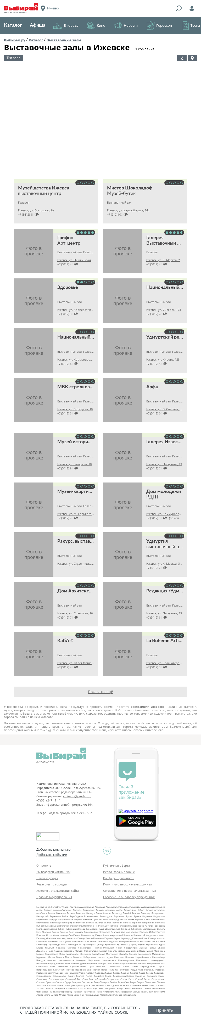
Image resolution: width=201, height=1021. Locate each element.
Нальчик (129, 957)
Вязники (74, 925)
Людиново (68, 950)
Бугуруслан (159, 916)
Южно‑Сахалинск (75, 994)
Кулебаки (121, 944)
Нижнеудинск (158, 960)
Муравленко (158, 953)
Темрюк (140, 982)
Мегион (40, 953)
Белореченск (158, 913)
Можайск (123, 953)
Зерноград (104, 931)
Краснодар (41, 944)
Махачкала (159, 950)
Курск (162, 944)
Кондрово (124, 941)
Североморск (59, 975)
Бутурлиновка (65, 919)
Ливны (143, 947)
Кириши (108, 938)
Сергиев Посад (84, 975)
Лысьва (58, 950)
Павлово (100, 966)
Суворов (50, 982)
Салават (90, 972)
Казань (76, 935)
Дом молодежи (163, 491)
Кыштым (49, 947)
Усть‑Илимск (85, 988)
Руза (66, 972)
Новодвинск (90, 963)
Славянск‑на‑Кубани (123, 975)
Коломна (41, 941)
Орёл (52, 966)
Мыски (68, 957)
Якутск (108, 994)
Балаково (61, 913)
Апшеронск (88, 909)
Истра (49, 935)
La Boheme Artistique (169, 640)
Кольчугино (65, 941)
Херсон (147, 988)
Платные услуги (47, 878)
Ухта (101, 988)
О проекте (43, 865)
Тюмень (100, 985)
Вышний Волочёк (60, 925)
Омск (162, 963)
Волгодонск (79, 922)
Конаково (102, 941)
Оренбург (63, 966)
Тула (93, 985)
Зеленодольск (91, 931)
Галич (106, 925)
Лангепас (71, 947)
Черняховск (89, 991)
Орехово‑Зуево (78, 966)
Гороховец (159, 925)
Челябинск (54, 991)
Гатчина (114, 925)
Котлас (154, 941)
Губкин (61, 928)
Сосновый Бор (73, 979)
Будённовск (42, 919)
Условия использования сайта (57, 891)
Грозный (52, 928)
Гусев (101, 928)
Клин (144, 938)
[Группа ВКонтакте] (107, 851)
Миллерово (72, 953)
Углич (107, 985)
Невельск (52, 960)
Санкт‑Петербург (53, 906)
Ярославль (130, 994)
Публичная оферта (116, 865)
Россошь (160, 969)
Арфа (152, 387)
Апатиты (77, 909)
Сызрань (76, 982)
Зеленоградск (76, 931)
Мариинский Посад (136, 950)
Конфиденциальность (118, 878)
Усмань (40, 988)
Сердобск (99, 975)
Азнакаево (100, 906)
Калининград (87, 935)
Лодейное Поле (44, 950)
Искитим (40, 935)
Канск (162, 935)
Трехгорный (76, 985)
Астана (149, 909)
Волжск (90, 922)
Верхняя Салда (142, 919)
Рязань (82, 972)
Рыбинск (73, 972)
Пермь (161, 966)
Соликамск (41, 979)
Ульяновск (135, 985)
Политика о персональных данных (127, 884)
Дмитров (125, 928)
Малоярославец (116, 950)
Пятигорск (124, 969)
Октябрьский (152, 963)
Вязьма (82, 925)
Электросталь (43, 994)
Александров (135, 906)
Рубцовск (58, 972)
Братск (129, 916)
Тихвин (161, 982)
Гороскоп (164, 25)
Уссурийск (71, 988)
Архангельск (130, 909)
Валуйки (78, 919)
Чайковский (158, 988)
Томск (60, 985)
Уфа (95, 988)
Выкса (47, 925)
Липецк (152, 947)
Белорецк (145, 913)
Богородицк (106, 916)
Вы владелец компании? (53, 872)
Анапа (39, 909)
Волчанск (117, 922)
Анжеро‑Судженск (62, 909)
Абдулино (75, 906)
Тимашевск (151, 982)
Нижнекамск (142, 960)
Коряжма (134, 941)
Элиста (54, 994)
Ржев (140, 969)
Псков (104, 969)
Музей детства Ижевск (43, 188)
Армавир (110, 909)
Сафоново (159, 972)
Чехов (99, 991)
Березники (55, 916)
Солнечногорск (56, 979)
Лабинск (60, 947)
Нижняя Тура (77, 963)
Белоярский (42, 916)
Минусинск (85, 953)
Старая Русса (127, 979)
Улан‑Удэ (124, 985)
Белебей (127, 913)
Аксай (114, 906)
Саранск (125, 972)
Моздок (133, 953)
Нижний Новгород (45, 963)
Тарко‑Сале (123, 982)
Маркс (150, 950)
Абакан (65, 906)
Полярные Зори (83, 969)
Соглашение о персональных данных (129, 891)
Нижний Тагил (63, 963)
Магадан (79, 950)
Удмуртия (157, 541)
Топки (67, 985)
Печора (70, 969)
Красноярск (88, 944)
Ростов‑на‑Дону (44, 972)
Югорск (62, 994)
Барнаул (90, 913)
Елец (38, 931)
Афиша (37, 25)
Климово (137, 938)
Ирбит (152, 931)
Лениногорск (84, 947)
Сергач (71, 975)
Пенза (135, 966)
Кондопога (112, 941)
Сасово (149, 972)
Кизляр (81, 938)
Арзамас (100, 909)
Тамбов (113, 982)
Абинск (84, 906)
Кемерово (72, 938)
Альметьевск (158, 906)
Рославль (149, 969)
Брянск (137, 916)
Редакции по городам (51, 884)
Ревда (134, 969)
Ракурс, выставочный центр (87, 541)
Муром (51, 957)
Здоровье (67, 287)
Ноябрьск (132, 963)
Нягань (141, 963)
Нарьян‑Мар (158, 957)
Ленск (119, 947)
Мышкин (77, 957)
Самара (116, 972)
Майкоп (103, 950)
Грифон (65, 237)
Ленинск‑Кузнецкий (104, 947)
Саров (142, 972)
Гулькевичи (92, 928)
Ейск (139, 928)
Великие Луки (90, 919)
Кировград (126, 938)
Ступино (40, 982)
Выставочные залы (64, 40)
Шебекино (154, 991)
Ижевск (134, 931)
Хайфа (120, 988)
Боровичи (119, 916)
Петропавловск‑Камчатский (50, 969)
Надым (109, 957)
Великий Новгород (109, 919)
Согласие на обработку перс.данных (129, 897)
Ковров (161, 938)
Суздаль (59, 982)
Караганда (41, 938)
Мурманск (41, 957)
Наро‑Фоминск (143, 957)
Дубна (134, 928)
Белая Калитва (103, 913)
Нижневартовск (126, 960)
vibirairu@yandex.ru (77, 796)
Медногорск (51, 953)
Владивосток (158, 919)
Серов (108, 975)
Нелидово (81, 960)
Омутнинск (42, 966)
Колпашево (52, 941)
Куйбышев (110, 944)
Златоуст (115, 931)
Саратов (134, 972)
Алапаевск (123, 906)
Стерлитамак (158, 979)
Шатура (136, 991)
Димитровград (112, 928)
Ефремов (46, 931)
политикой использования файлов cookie (83, 1012)
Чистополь (109, 991)
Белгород (117, 913)
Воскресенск (148, 922)
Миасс (62, 953)
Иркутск (161, 931)
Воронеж (136, 922)
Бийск (65, 916)
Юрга (102, 994)
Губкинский (72, 928)
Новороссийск (105, 963)
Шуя (162, 991)
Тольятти (51, 985)
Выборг (40, 925)
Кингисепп (98, 938)
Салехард (100, 972)
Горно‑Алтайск (145, 925)
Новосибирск (120, 963)
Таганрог (104, 982)
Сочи (85, 979)
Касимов (51, 938)
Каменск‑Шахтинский (134, 935)
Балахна (71, 913)
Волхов (107, 922)
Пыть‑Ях (113, 969)
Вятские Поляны (94, 925)
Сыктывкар (87, 982)
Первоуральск (148, 966)
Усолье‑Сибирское (55, 988)
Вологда (99, 922)
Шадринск (126, 991)
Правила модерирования (54, 897)
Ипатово (143, 931)
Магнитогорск (91, 950)
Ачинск (51, 913)
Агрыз (91, 906)
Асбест (141, 909)
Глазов (133, 925)
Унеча (145, 985)
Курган (141, 944)
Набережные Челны (93, 957)
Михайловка (98, 953)
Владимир (55, 922)
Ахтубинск (41, 913)
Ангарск (48, 909)
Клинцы (152, 938)
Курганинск (152, 944)
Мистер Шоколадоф (129, 188)
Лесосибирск (130, 947)
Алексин (146, 906)
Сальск (108, 972)
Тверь (133, 982)
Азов (108, 906)
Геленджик (124, 925)
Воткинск (160, 922)
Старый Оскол (142, 979)
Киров (117, 938)
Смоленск (140, 975)
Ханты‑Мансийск (133, 988)
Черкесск (77, 991)
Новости (131, 25)
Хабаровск (110, 988)
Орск (91, 966)
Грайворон (42, 928)
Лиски (161, 947)
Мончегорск (144, 953)
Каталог (13, 25)
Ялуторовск (119, 994)
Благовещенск (91, 916)
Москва (40, 906)
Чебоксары (42, 991)
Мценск (60, 957)
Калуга (98, 935)
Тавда (96, 982)
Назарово (119, 957)
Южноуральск (92, 994)
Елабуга (161, 928)
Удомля (115, 985)
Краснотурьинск (57, 944)
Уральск (152, 985)
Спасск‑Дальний (97, 979)
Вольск (127, 922)
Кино (101, 25)
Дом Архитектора (77, 591)
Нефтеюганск (109, 960)
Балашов (80, 913)
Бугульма (147, 916)
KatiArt (65, 640)
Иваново (125, 931)
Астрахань (159, 909)
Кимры (89, 938)
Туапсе (86, 985)
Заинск (55, 931)
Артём (119, 909)
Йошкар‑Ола (66, 935)
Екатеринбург (149, 928)
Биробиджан (76, 916)
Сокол (161, 975)
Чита (117, 991)
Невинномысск (66, 960)
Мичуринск (112, 953)
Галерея (155, 237)
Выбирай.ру (14, 40)
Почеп (96, 969)
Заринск (64, 931)
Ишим (56, 935)
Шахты (144, 991)
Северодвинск (43, 975)
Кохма (161, 941)
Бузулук (53, 919)
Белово (136, 913)
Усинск (161, 985)
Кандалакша (152, 935)
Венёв (131, 919)
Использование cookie (119, 872)
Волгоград (67, 922)
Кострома (145, 941)
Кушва (39, 947)
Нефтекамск (94, 960)
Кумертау (132, 944)
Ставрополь (113, 979)
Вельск (123, 919)
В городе (71, 25)
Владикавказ (42, 922)
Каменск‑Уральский (113, 935)
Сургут (68, 982)
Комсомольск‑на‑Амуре (84, 941)
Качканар (61, 938)
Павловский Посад (118, 966)
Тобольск (41, 985)
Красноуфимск (73, 944)
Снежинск (152, 975)
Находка (40, 960)
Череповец (66, 991)
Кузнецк (100, 944)
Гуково (81, 928)
